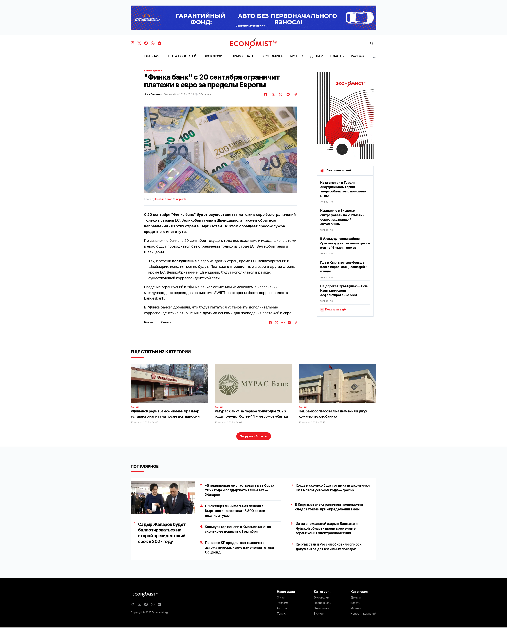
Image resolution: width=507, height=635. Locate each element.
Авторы (282, 608)
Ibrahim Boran (163, 199)
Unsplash (180, 199)
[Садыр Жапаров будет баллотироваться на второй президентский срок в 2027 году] (163, 497)
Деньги (157, 71)
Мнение (356, 608)
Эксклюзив (321, 597)
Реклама (283, 602)
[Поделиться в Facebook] (266, 94)
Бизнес (319, 613)
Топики (282, 613)
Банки (148, 71)
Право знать (322, 602)
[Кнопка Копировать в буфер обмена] (294, 94)
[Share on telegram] (287, 94)
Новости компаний (363, 613)
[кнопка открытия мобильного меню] (133, 56)
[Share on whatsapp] (280, 94)
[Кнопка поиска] (371, 43)
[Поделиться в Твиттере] (272, 94)
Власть (355, 602)
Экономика (321, 608)
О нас (281, 597)
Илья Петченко (153, 94)
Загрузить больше (253, 436)
